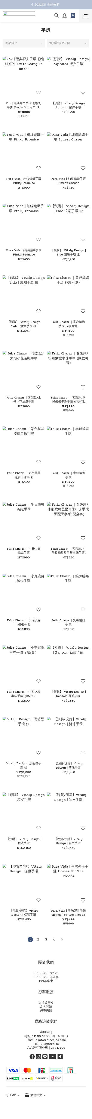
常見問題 (46, 1006)
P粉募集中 (46, 981)
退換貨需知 (46, 1002)
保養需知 (46, 1010)
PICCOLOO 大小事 (46, 973)
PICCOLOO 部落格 (46, 977)
